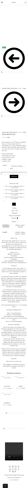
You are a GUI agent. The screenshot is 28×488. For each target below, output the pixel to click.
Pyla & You (14, 210)
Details (15, 208)
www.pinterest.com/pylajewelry (17, 262)
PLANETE (7, 403)
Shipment (15, 213)
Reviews (15, 218)
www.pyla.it (16, 254)
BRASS (18, 225)
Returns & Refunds (14, 215)
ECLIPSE (7, 386)
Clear (11, 168)
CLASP (5, 165)
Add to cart (14, 176)
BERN (20, 386)
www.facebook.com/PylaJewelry (14, 257)
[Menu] (2, 2)
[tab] (15, 208)
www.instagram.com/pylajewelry (14, 260)
